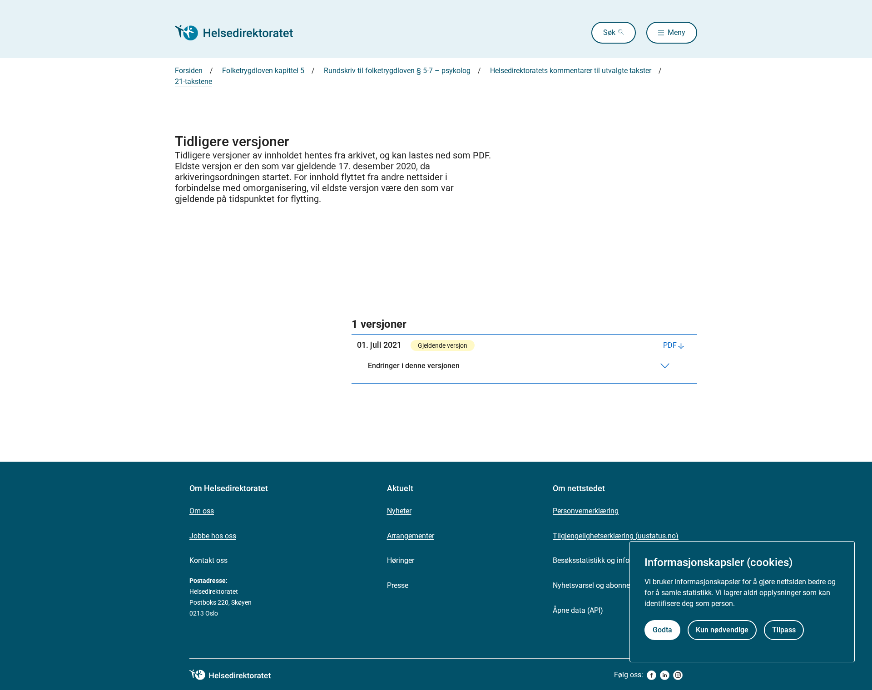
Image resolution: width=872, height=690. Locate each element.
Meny (676, 32)
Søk (609, 32)
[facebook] (651, 675)
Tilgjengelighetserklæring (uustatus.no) (616, 536)
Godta (662, 630)
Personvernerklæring (586, 511)
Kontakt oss (208, 560)
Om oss (201, 511)
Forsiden (189, 70)
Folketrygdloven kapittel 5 (263, 70)
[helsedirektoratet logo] (236, 675)
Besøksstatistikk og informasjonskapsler (618, 560)
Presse (397, 585)
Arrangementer (410, 536)
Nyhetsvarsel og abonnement (599, 585)
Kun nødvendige (722, 630)
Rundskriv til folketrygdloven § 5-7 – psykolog (397, 70)
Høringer (400, 560)
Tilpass (784, 630)
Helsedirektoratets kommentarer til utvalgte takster (570, 70)
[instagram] (678, 675)
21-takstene (193, 81)
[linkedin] (664, 675)
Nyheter (399, 511)
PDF (670, 345)
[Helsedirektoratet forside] (240, 32)
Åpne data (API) (578, 610)
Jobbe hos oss (212, 536)
